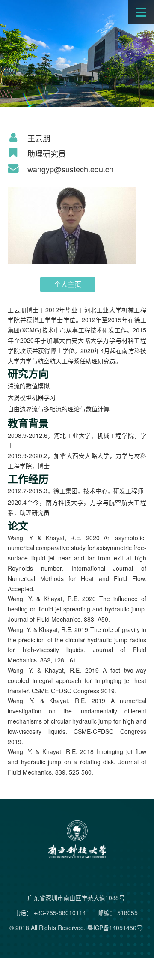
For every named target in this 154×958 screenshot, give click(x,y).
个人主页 (67, 284)
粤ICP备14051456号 (114, 927)
